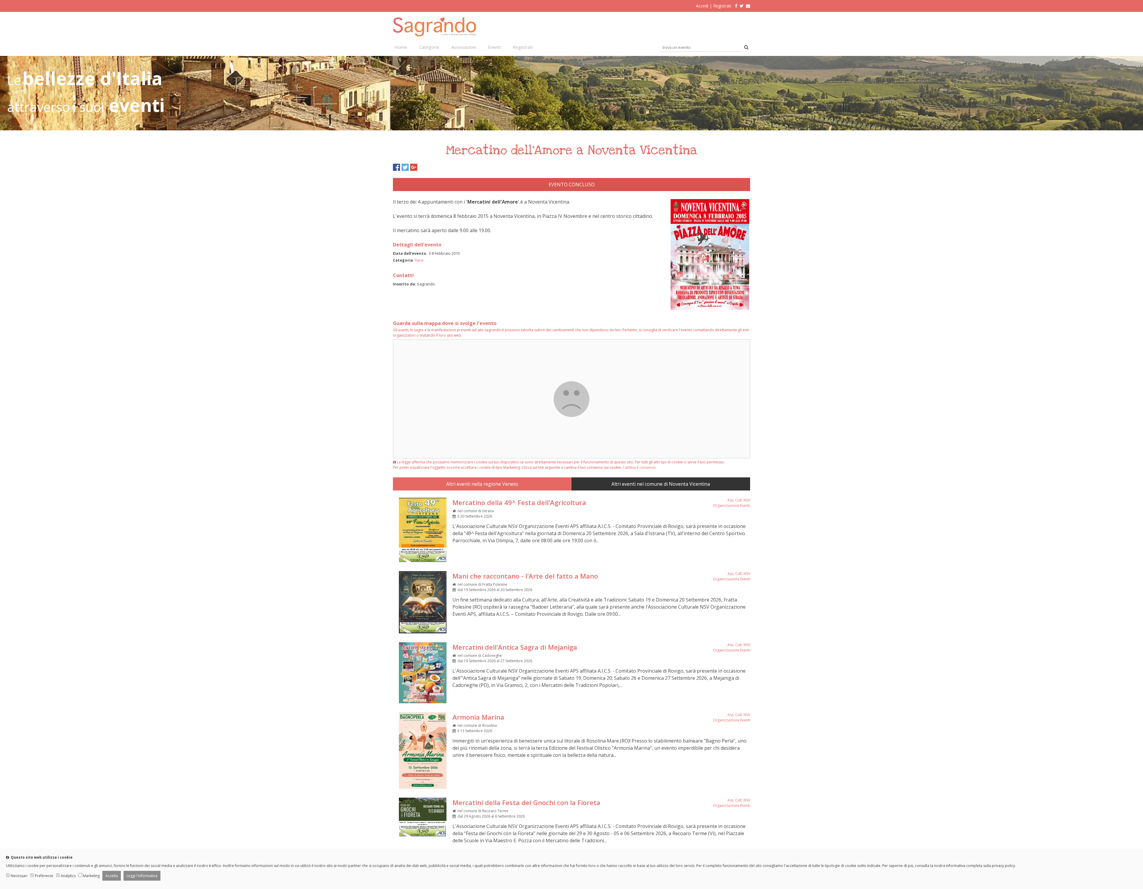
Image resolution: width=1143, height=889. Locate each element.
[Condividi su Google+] (413, 167)
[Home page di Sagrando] (434, 34)
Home (400, 47)
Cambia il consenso (639, 467)
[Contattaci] (748, 6)
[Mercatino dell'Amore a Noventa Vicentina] (710, 309)
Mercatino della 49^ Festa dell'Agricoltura (519, 502)
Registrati (722, 6)
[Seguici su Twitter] (741, 6)
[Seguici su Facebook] (735, 6)
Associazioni (463, 47)
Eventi (494, 47)
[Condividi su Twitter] (405, 167)
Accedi (702, 6)
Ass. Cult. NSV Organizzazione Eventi (731, 503)
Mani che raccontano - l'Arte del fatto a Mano (525, 575)
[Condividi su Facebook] (396, 167)
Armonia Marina (478, 717)
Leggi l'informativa (142, 875)
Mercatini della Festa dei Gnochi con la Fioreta (526, 802)
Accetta (111, 875)
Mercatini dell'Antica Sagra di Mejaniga (514, 647)
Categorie (429, 47)
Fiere (419, 260)
